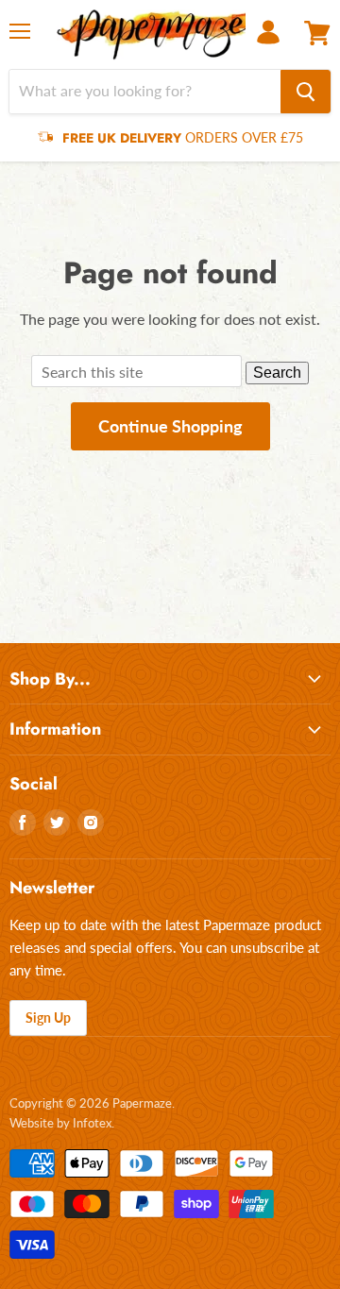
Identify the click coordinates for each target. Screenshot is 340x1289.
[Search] (305, 91)
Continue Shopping (170, 426)
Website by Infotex (60, 1122)
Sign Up (48, 1017)
